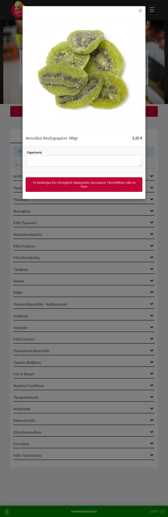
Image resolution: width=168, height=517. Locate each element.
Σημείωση (34, 152)
